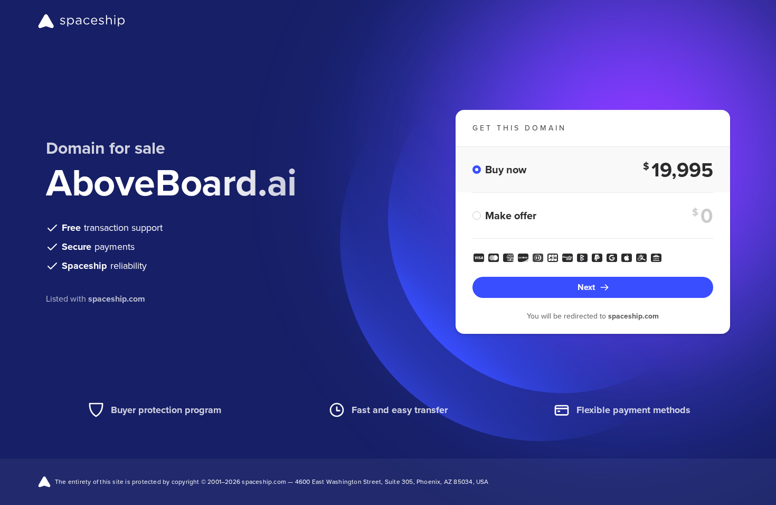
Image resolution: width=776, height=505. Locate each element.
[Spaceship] (81, 21)
